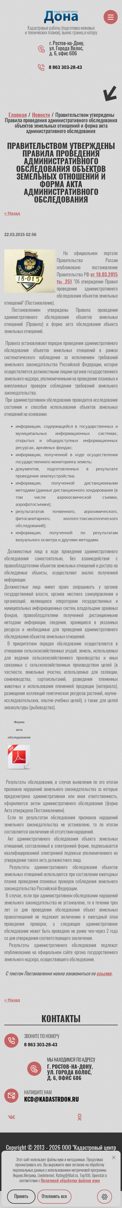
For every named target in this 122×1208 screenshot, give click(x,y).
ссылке (104, 973)
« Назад (12, 213)
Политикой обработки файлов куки (70, 1181)
